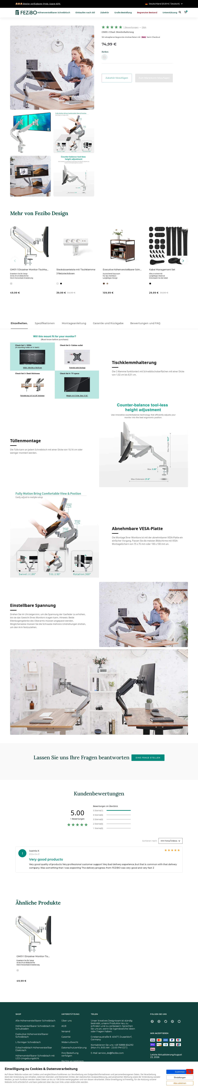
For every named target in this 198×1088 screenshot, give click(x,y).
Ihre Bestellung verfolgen (70, 1054)
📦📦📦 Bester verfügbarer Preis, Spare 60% (37, 4)
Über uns (66, 1020)
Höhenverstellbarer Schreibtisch (54, 12)
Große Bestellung (123, 12)
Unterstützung (170, 12)
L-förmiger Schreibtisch (28, 1042)
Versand (65, 1031)
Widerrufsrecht (69, 1042)
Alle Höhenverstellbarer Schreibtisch (35, 1020)
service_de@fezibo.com (111, 1053)
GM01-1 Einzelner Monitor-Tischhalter (30, 269)
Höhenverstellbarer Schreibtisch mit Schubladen (35, 1027)
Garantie (66, 1037)
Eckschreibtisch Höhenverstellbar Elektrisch (33, 1049)
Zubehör (104, 12)
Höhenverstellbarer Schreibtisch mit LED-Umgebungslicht (35, 1057)
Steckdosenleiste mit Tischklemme (75, 269)
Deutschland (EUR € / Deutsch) (164, 4)
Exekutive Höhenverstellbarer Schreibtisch (31, 1035)
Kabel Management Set (162, 269)
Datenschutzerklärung (74, 1047)
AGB (63, 1026)
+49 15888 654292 (123, 1045)
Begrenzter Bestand (147, 12)
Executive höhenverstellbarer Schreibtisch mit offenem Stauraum (138, 269)
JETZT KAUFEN (39, 293)
